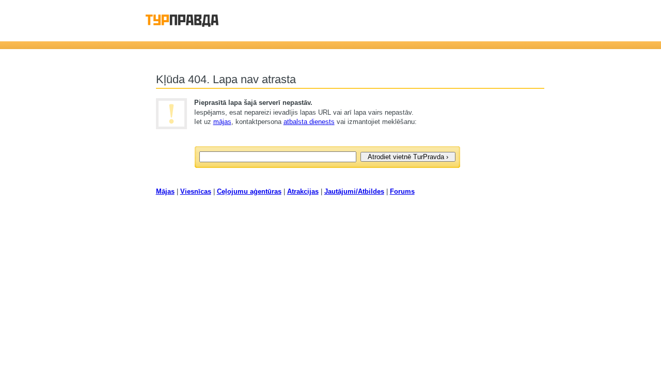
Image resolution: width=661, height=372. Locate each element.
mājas (222, 122)
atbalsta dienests (309, 122)
